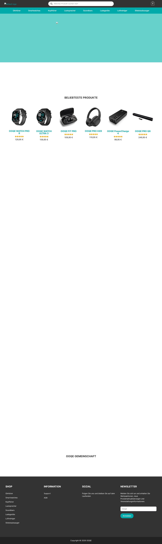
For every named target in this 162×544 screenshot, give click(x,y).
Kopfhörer (52, 10)
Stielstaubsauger (142, 10)
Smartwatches (34, 10)
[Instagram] (85, 504)
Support (47, 493)
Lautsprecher (69, 10)
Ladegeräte (105, 10)
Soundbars (87, 10)
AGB (45, 498)
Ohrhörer (16, 10)
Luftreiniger (122, 10)
